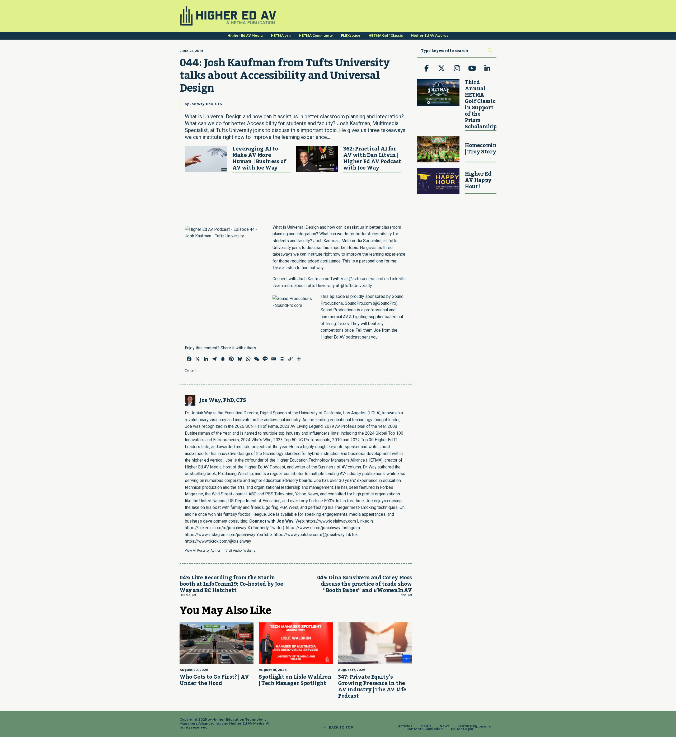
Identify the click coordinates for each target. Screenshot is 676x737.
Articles (405, 726)
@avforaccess (362, 278)
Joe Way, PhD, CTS (206, 104)
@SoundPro (385, 303)
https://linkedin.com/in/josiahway (215, 527)
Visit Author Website (240, 550)
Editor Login (462, 729)
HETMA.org (281, 35)
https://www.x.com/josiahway (313, 527)
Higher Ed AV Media (245, 35)
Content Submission (424, 729)
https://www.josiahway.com (331, 521)
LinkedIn (398, 278)
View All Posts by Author (202, 550)
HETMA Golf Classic (386, 35)
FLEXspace (350, 35)
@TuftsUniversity (356, 285)
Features (466, 726)
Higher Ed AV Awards (429, 35)
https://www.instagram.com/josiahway (220, 534)
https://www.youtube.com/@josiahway (309, 534)
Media (425, 726)
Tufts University (320, 285)
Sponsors (482, 726)
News (444, 726)
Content (190, 370)
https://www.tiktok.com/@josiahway (218, 541)
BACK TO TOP (341, 727)
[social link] (426, 68)
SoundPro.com (358, 303)
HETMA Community (316, 35)
